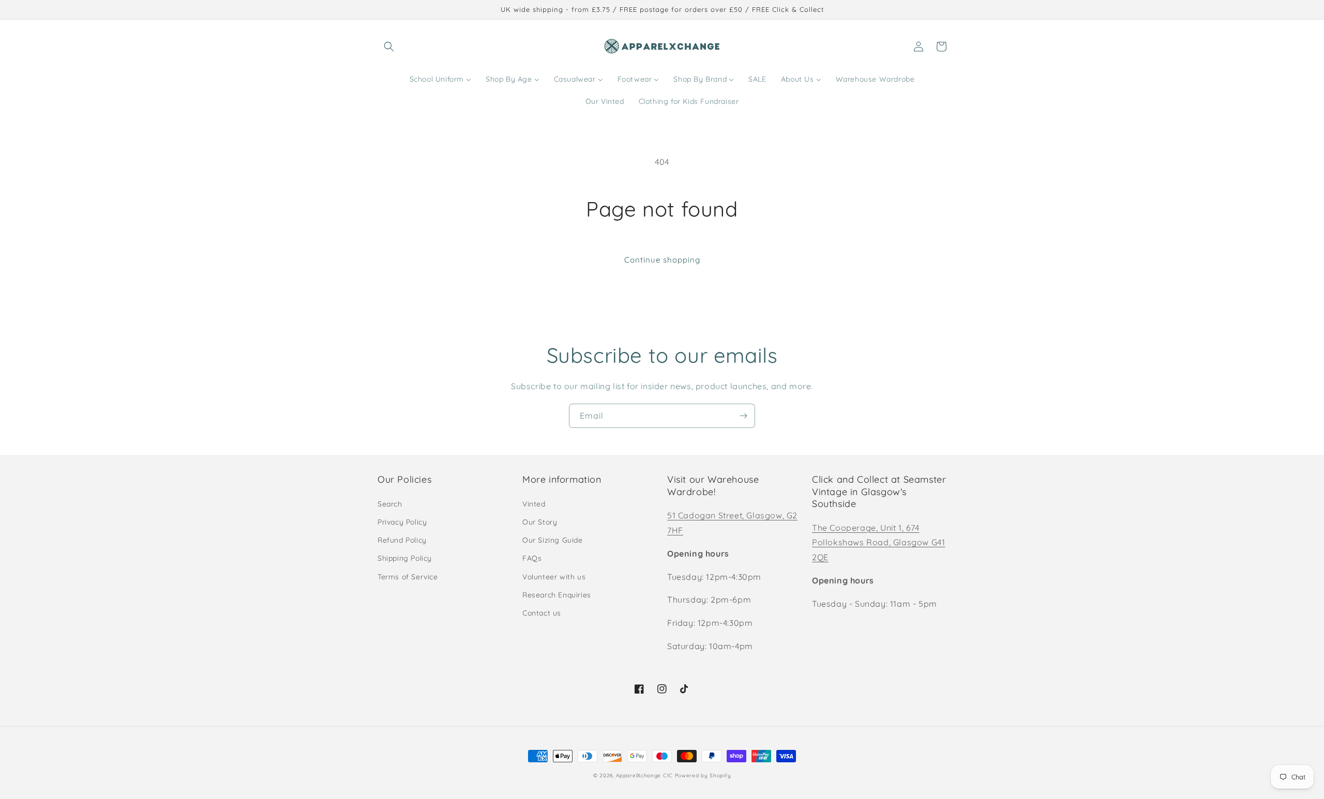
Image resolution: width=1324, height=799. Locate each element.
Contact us (541, 613)
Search (390, 504)
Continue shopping (662, 260)
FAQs (531, 558)
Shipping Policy (405, 558)
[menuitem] (440, 79)
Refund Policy (402, 540)
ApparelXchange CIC (644, 775)
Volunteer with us (553, 576)
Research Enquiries (556, 595)
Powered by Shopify (703, 775)
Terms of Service (408, 576)
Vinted (534, 504)
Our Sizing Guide (552, 540)
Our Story (539, 522)
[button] (389, 46)
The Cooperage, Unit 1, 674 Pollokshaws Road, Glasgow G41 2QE (878, 543)
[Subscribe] (743, 416)
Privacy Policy (402, 522)
